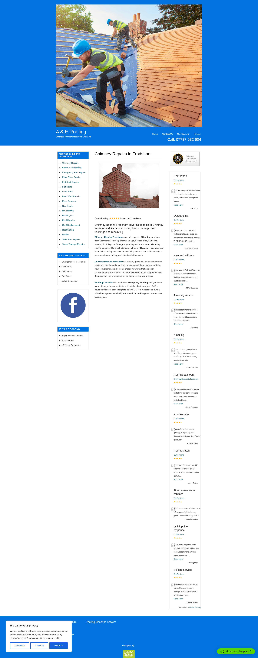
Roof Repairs (68, 220)
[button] (236, 651)
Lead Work (67, 191)
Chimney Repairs (70, 163)
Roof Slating (68, 230)
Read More (178, 205)
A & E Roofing (71, 131)
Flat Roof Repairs (70, 182)
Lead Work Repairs (71, 196)
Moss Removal (69, 201)
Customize (20, 645)
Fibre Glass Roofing (71, 177)
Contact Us (167, 134)
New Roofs (67, 206)
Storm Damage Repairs (73, 244)
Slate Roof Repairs (71, 239)
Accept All (58, 645)
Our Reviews (183, 134)
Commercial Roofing (72, 167)
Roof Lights (67, 215)
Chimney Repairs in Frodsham (186, 379)
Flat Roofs (67, 187)
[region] (39, 636)
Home (155, 134)
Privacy (197, 134)
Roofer (65, 234)
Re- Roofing (68, 210)
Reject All (39, 645)
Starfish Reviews (195, 607)
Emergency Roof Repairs (74, 172)
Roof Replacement (71, 225)
